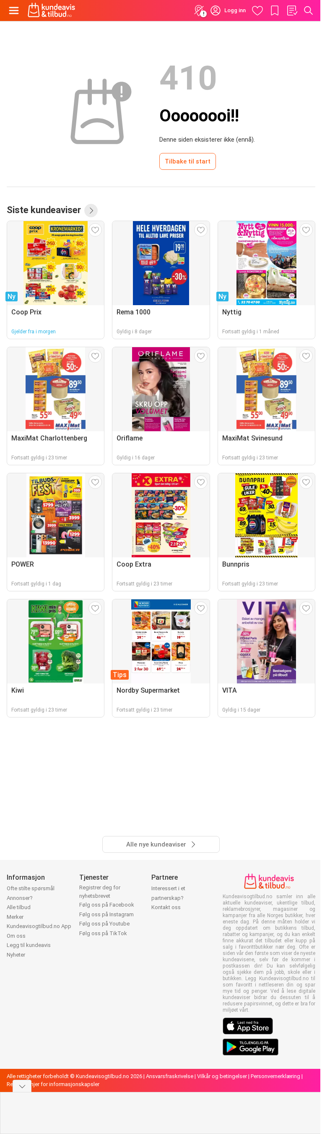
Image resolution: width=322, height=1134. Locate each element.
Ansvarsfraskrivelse (169, 1076)
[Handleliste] (292, 10)
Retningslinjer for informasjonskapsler (53, 1084)
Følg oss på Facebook (106, 905)
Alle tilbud (19, 907)
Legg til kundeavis (29, 945)
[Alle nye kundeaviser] (91, 210)
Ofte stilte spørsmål (31, 888)
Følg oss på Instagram (106, 914)
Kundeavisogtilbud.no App (39, 926)
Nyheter (16, 955)
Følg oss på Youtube (104, 923)
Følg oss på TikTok (103, 933)
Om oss (16, 936)
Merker (15, 917)
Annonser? (20, 898)
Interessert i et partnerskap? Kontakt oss (168, 897)
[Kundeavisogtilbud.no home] (51, 10)
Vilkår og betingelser (222, 1076)
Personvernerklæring (275, 1076)
